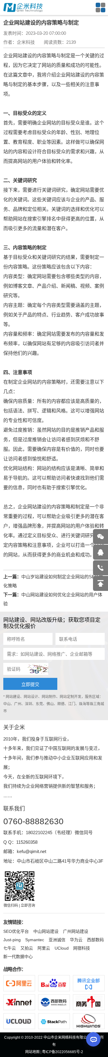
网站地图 (32, 1052)
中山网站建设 (45, 931)
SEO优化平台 (16, 931)
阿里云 (44, 948)
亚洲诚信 (57, 939)
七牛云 (9, 948)
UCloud (62, 948)
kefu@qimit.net (31, 851)
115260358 (27, 842)
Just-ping (12, 939)
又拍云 (26, 948)
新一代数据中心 (18, 956)
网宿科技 (81, 948)
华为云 (76, 939)
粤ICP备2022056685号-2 (62, 1052)
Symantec (34, 939)
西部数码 (95, 939)
